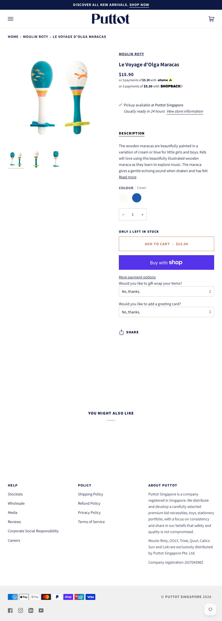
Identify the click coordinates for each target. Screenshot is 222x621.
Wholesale (16, 503)
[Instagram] (20, 610)
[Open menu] (16, 19)
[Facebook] (10, 610)
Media (12, 512)
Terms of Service (91, 521)
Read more (127, 176)
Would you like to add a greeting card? (150, 303)
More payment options (137, 277)
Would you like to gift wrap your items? (150, 283)
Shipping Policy (90, 494)
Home (13, 36)
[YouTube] (41, 610)
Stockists (15, 494)
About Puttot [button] (162, 485)
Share (132, 332)
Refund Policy (89, 503)
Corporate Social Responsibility (33, 530)
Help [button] (13, 485)
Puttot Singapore (183, 596)
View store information (184, 111)
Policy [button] (84, 485)
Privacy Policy (89, 512)
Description (132, 133)
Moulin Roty (35, 36)
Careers (14, 540)
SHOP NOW (139, 4)
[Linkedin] (30, 610)
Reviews (14, 521)
